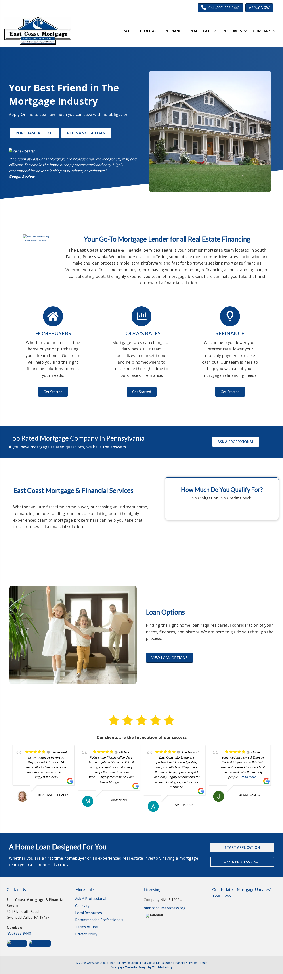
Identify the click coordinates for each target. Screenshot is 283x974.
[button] (220, 7)
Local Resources (88, 913)
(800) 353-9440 (19, 933)
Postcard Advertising (36, 240)
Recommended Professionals (99, 920)
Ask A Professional (90, 899)
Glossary (82, 906)
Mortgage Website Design (129, 967)
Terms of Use (86, 927)
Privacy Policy (86, 934)
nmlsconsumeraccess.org (164, 907)
